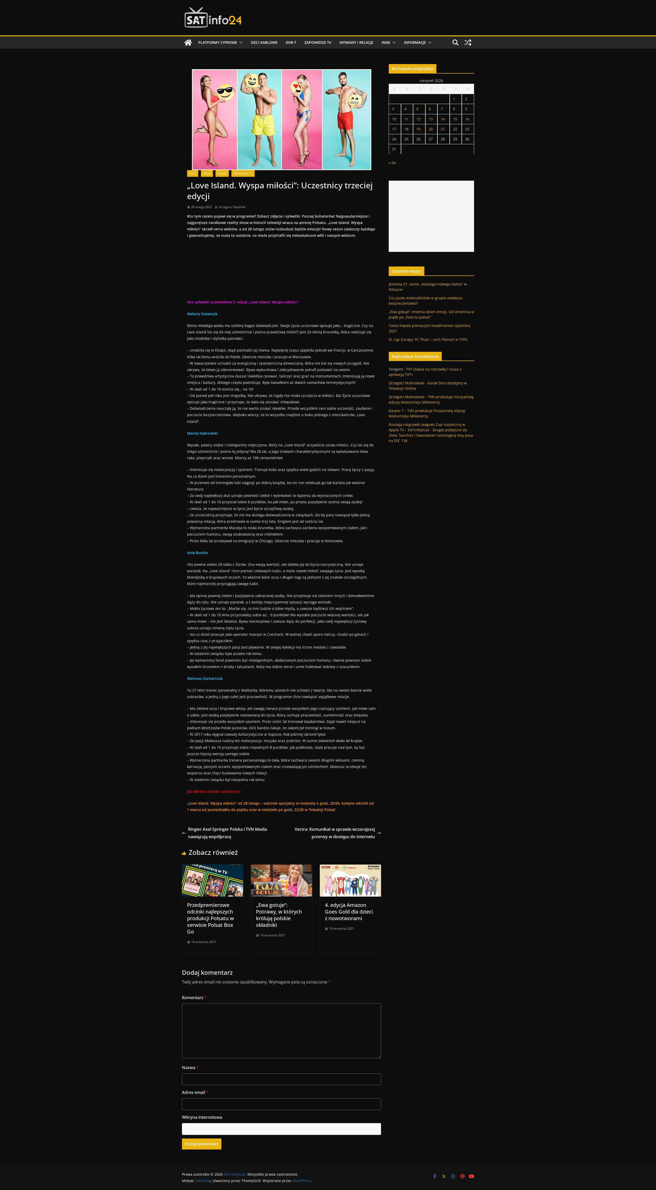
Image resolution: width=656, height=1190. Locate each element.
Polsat (222, 173)
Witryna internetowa (202, 1117)
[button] (240, 42)
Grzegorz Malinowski (406, 383)
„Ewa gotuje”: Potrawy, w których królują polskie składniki (279, 914)
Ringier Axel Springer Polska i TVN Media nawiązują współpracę (227, 832)
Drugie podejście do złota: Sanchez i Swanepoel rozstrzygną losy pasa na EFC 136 (431, 435)
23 (467, 129)
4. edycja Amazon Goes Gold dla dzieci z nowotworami (349, 911)
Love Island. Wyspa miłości (212, 803)
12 (418, 119)
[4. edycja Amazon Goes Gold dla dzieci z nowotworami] (350, 868)
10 (394, 119)
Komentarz (194, 997)
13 (431, 119)
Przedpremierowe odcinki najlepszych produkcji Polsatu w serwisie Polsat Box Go (210, 918)
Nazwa (190, 1067)
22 (455, 129)
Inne (386, 42)
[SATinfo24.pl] (188, 42)
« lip (392, 162)
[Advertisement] (431, 216)
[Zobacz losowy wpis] (468, 42)
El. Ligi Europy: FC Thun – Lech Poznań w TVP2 (428, 339)
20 (431, 129)
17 (394, 129)
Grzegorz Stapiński (232, 207)
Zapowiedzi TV (317, 42)
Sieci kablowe (264, 42)
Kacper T (396, 410)
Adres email (195, 1092)
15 (455, 119)
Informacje (415, 42)
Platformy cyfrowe (217, 42)
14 (443, 119)
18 (406, 129)
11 (406, 119)
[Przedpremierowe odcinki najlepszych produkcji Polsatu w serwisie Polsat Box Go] (212, 868)
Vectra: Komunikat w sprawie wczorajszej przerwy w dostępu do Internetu (335, 832)
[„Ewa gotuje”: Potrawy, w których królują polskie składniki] (281, 868)
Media (207, 173)
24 (394, 139)
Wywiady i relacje (356, 42)
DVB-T (291, 42)
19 (418, 129)
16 (467, 119)
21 (443, 129)
